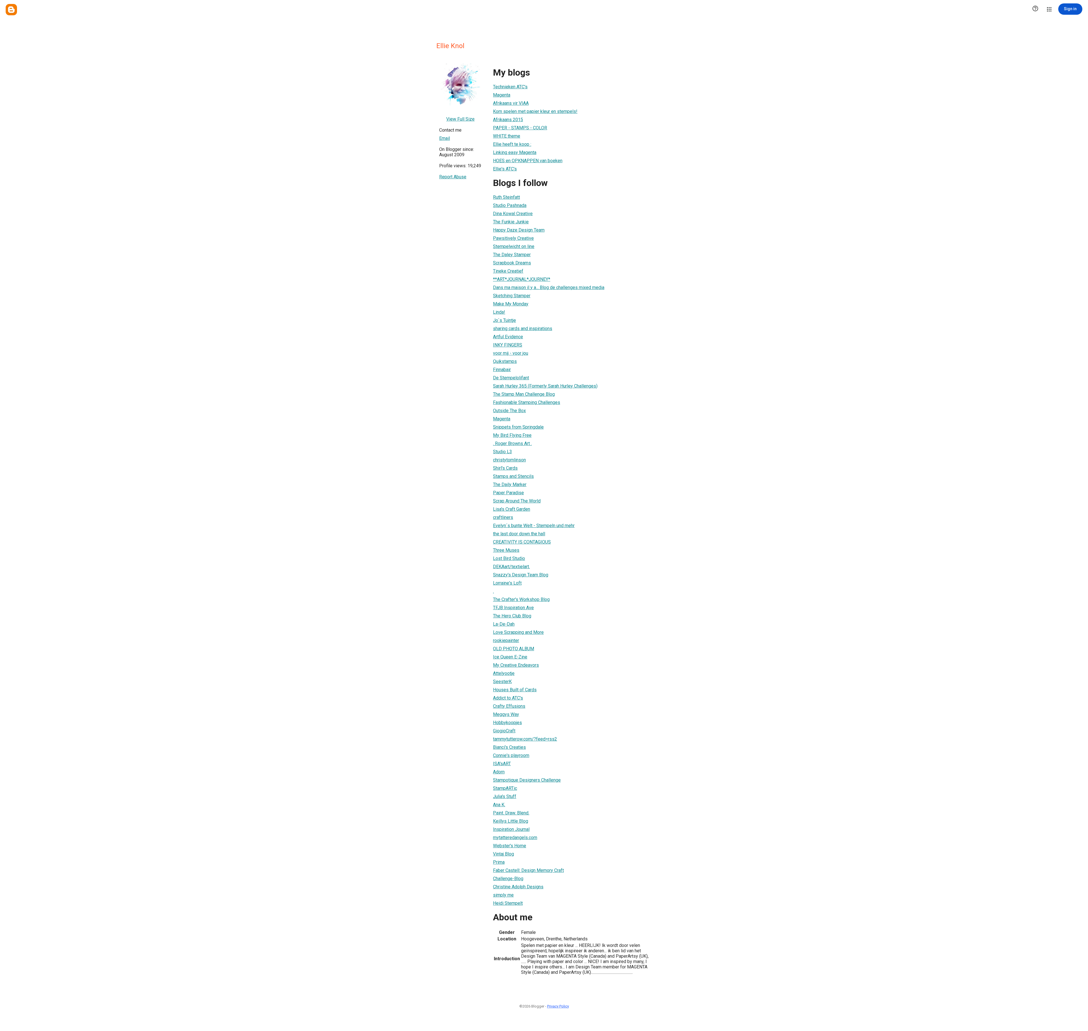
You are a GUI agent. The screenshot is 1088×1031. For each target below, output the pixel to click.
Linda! (499, 312)
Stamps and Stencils (513, 476)
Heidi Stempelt (508, 903)
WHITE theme (506, 136)
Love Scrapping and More (518, 632)
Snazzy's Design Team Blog (520, 574)
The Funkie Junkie (511, 221)
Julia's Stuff (504, 796)
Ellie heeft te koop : (512, 144)
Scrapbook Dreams (512, 263)
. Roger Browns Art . (512, 443)
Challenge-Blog (508, 878)
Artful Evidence (508, 336)
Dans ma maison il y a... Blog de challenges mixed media (548, 287)
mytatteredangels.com (515, 837)
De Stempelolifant (511, 377)
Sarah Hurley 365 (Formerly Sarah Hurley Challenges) (545, 386)
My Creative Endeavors (516, 665)
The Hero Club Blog (512, 616)
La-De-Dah (504, 624)
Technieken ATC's (510, 86)
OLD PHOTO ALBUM (513, 648)
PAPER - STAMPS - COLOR (520, 128)
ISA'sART (502, 763)
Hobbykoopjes (507, 722)
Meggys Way (506, 714)
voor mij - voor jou (510, 353)
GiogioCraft (504, 730)
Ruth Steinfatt (506, 197)
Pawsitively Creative (513, 238)
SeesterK (502, 681)
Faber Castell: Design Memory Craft (528, 870)
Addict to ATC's (508, 698)
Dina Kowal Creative (513, 213)
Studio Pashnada (509, 205)
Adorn (499, 772)
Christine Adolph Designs (518, 886)
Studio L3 (502, 451)
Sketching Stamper (511, 295)
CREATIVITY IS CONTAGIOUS (522, 542)
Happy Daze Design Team (519, 230)
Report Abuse (452, 176)
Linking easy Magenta (514, 152)
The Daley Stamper (512, 254)
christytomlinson (509, 460)
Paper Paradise (508, 492)
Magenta (501, 95)
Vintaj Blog (503, 854)
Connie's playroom (511, 755)
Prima (499, 862)
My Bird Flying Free (512, 435)
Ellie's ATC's (505, 169)
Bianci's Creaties (509, 747)
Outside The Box (509, 410)
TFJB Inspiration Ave (513, 607)
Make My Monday (510, 304)
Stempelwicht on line (513, 246)
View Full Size (460, 119)
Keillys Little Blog (510, 821)
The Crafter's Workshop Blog (521, 599)
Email (444, 138)
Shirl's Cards (505, 468)
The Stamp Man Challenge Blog (524, 394)
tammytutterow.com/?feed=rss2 (525, 739)
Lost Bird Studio (509, 558)
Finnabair (502, 369)
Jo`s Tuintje (504, 320)
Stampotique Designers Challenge (527, 780)
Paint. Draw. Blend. (511, 813)
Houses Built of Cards (515, 689)
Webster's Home (509, 845)
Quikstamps (505, 361)
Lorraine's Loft (507, 583)
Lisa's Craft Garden (511, 509)
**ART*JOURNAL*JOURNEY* (521, 279)
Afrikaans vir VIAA (511, 103)
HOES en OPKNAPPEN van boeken (527, 160)
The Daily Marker (509, 484)
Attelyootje (504, 673)
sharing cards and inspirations (522, 328)
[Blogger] (11, 9)
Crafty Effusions (509, 706)
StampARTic (505, 788)
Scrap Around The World (517, 501)
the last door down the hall (519, 533)
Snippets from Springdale (518, 427)
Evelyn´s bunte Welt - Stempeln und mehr (534, 525)
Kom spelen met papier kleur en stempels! (535, 111)
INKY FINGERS (507, 345)
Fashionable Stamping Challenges (526, 402)
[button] (1035, 9)
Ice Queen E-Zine (510, 657)
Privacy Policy (558, 1006)
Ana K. (499, 804)
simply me (503, 895)
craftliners (503, 517)
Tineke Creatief (508, 271)
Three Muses (506, 550)
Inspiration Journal (511, 829)
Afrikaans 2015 (508, 119)
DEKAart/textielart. (511, 566)
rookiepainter (506, 640)
